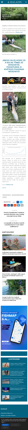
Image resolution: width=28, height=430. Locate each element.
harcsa (4, 197)
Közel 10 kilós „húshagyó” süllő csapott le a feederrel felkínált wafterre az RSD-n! (13, 275)
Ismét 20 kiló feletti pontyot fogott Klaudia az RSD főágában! (16, 397)
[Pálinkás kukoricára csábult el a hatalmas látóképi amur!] (5, 389)
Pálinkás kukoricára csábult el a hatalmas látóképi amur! (18, 388)
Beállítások (5, 427)
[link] (19, 32)
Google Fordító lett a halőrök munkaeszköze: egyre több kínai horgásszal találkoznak (11, 298)
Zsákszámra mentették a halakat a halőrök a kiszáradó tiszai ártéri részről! (14, 253)
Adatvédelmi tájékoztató (7, 413)
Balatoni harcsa (6, 195)
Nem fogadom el (15, 424)
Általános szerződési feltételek (8, 415)
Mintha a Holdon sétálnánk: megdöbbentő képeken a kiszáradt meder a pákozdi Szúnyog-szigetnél (17, 381)
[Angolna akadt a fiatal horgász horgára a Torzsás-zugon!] (5, 365)
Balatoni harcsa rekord (17, 195)
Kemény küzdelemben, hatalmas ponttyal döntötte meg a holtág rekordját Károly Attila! (14, 214)
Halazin (4, 187)
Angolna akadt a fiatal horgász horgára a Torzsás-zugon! (18, 364)
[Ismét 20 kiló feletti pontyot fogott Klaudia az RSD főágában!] (5, 397)
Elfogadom (5, 424)
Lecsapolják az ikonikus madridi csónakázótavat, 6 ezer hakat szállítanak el (14, 224)
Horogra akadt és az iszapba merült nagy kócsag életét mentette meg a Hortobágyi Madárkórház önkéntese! (17, 373)
